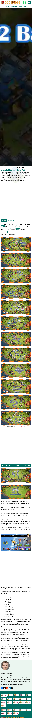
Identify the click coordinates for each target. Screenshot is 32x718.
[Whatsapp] (24, 2)
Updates (20, 6)
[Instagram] (7, 688)
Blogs (25, 6)
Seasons (7, 6)
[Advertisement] (16, 200)
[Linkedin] (10, 688)
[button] (16, 542)
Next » (23, 426)
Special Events (14, 6)
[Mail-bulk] (12, 688)
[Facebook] (2, 688)
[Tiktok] (4, 688)
